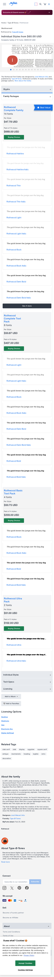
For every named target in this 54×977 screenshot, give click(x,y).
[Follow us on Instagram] (5, 888)
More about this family (23, 81)
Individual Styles (11, 674)
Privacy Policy (29, 955)
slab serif (6, 749)
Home (3, 23)
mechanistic (16, 754)
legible (35, 754)
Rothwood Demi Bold (16, 281)
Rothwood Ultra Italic (16, 660)
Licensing (7, 688)
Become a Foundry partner (13, 913)
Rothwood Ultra (14, 644)
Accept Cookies (25, 963)
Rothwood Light (14, 217)
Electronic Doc (7, 729)
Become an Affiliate (10, 917)
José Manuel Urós (41, 77)
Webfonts (5, 721)
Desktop (4, 717)
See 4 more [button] (27, 306)
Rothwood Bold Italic (16, 476)
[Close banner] (49, 12)
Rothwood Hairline (15, 153)
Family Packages (11, 96)
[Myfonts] (13, 5)
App (2, 725)
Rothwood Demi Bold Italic (19, 297)
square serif (42, 749)
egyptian (31, 749)
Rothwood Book (14, 249)
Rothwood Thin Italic (16, 201)
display (22, 749)
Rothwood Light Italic (16, 233)
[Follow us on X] (13, 888)
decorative (7, 758)
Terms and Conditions (11, 932)
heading (27, 754)
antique (5, 754)
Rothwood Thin (14, 185)
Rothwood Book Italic (16, 265)
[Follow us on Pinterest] (20, 888)
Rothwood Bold (14, 460)
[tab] (10, 69)
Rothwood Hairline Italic (18, 169)
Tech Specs (8, 681)
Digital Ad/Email (7, 733)
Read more (5, 862)
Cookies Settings (25, 970)
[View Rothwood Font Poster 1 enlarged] (27, 57)
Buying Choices (14, 137)
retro (43, 754)
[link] (44, 4)
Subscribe (35, 881)
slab (14, 749)
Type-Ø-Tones (13, 23)
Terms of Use (8, 935)
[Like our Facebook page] (28, 888)
